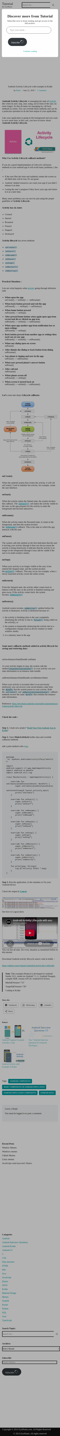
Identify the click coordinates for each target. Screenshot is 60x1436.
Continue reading (30, 51)
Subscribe (15, 42)
